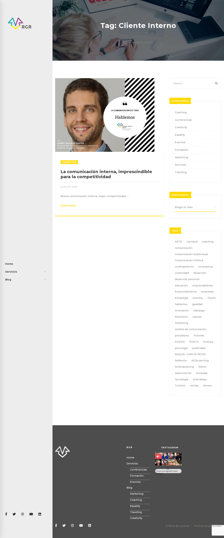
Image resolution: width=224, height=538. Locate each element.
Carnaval (192, 241)
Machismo (181, 316)
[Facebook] (6, 514)
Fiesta (211, 298)
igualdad (197, 304)
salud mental (183, 373)
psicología (181, 348)
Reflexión (181, 360)
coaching (208, 241)
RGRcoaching (200, 360)
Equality (180, 134)
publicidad (198, 348)
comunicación (183, 248)
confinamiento (184, 266)
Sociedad (201, 373)
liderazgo (199, 310)
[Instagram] (22, 514)
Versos (207, 385)
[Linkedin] (39, 514)
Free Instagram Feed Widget (166, 471)
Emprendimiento (186, 291)
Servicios (180, 164)
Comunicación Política (189, 260)
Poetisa (208, 341)
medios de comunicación (190, 329)
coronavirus (205, 266)
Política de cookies (177, 526)
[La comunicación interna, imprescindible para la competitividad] (109, 80)
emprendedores (202, 285)
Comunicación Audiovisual (191, 254)
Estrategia (181, 298)
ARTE (178, 241)
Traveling (181, 172)
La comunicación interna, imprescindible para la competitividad (106, 174)
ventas (194, 385)
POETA (194, 341)
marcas (197, 316)
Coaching (181, 112)
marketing (181, 323)
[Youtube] (31, 514)
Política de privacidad (207, 526)
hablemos (181, 304)
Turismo (180, 385)
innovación (182, 310)
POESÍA (180, 341)
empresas (207, 291)
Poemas (199, 335)
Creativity (181, 127)
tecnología (181, 379)
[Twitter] (14, 514)
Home (127, 42)
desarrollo (199, 273)
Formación (181, 149)
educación (181, 285)
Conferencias (183, 120)
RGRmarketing (184, 366)
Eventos (180, 142)
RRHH (202, 366)
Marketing (69, 162)
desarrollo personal (187, 279)
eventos (197, 298)
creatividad (182, 273)
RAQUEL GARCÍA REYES (190, 354)
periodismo (182, 335)
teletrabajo (200, 379)
